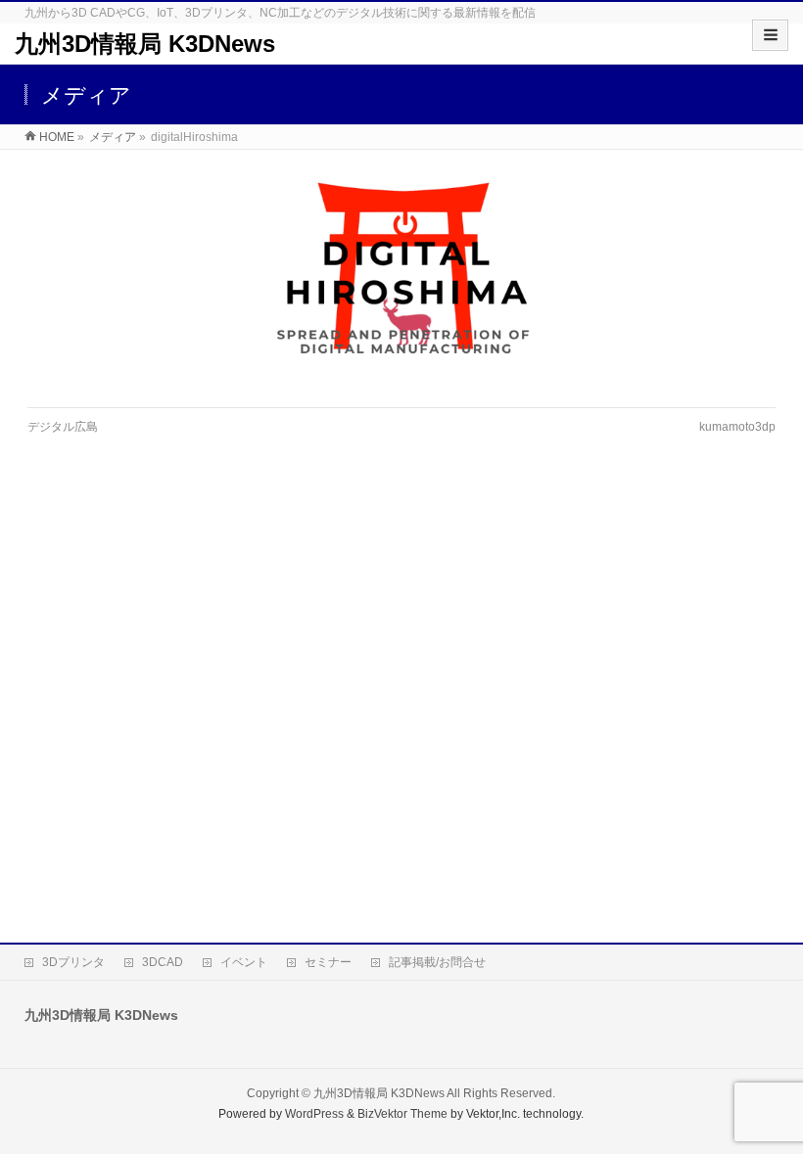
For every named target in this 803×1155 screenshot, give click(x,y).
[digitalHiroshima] (401, 278)
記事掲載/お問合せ (437, 962)
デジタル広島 (62, 427)
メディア (112, 137)
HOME (56, 137)
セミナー (328, 962)
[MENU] (770, 35)
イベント (243, 962)
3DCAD (162, 962)
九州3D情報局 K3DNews (145, 43)
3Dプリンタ (73, 962)
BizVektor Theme (402, 1114)
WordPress (314, 1114)
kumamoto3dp (737, 427)
